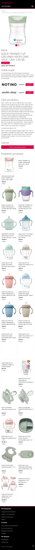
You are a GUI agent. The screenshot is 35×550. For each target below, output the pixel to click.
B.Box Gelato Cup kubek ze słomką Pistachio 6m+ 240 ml (8, 264)
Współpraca (5, 539)
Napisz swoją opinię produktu (17, 147)
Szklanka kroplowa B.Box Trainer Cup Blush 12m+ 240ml (8, 177)
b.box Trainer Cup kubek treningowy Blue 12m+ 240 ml (24, 162)
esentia (7, 2)
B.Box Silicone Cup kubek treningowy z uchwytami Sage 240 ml (9, 206)
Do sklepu (29, 84)
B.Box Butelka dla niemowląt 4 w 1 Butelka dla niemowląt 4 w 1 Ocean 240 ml (25, 482)
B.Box (4, 50)
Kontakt (3, 533)
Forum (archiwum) (6, 528)
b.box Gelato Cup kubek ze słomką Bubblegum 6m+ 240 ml (25, 293)
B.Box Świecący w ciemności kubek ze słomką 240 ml (8, 364)
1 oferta (3, 212)
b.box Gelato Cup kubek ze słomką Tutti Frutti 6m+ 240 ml (25, 335)
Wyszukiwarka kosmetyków (9, 526)
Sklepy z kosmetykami (8, 514)
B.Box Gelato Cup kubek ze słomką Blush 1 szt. (9, 438)
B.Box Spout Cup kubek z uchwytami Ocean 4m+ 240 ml (25, 235)
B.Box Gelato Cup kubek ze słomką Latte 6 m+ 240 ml (25, 264)
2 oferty (3, 183)
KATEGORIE (6, 6)
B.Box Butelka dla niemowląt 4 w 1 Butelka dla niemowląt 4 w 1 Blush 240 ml (9, 498)
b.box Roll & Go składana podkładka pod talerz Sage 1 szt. (25, 467)
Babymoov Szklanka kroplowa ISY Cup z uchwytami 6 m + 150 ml (9, 235)
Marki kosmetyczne (7, 517)
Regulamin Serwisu (7, 531)
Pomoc (3, 519)
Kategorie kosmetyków (8, 512)
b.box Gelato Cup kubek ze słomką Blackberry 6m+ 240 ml (9, 335)
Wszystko (3, 11)
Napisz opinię (5, 63)
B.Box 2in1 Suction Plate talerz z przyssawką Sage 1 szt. (25, 438)
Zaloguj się (4, 542)
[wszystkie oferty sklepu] (9, 84)
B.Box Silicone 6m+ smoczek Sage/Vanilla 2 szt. (25, 409)
